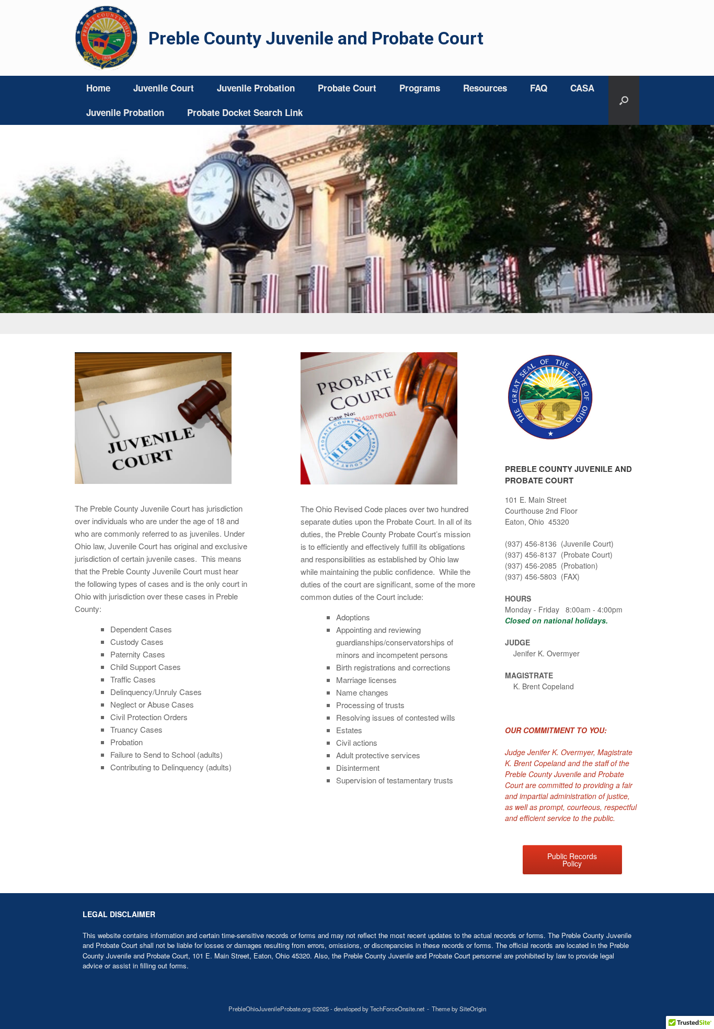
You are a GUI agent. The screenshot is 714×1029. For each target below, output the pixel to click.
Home (98, 88)
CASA (582, 88)
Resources (485, 88)
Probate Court (347, 88)
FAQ (538, 88)
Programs (419, 88)
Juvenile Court (163, 88)
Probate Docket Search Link (245, 112)
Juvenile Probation (256, 88)
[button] (623, 100)
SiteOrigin (472, 1008)
